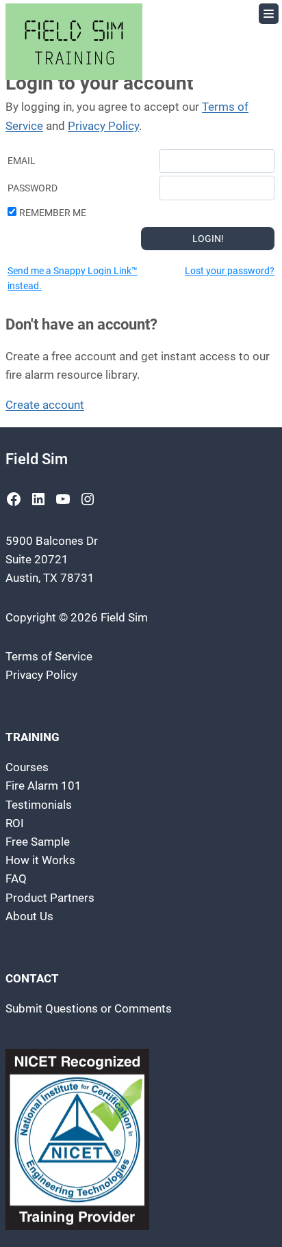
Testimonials (38, 805)
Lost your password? (229, 270)
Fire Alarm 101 (43, 785)
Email (22, 160)
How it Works (40, 860)
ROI (14, 823)
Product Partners (49, 897)
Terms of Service (48, 656)
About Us (29, 916)
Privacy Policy (103, 126)
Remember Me (52, 212)
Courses (27, 767)
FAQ (16, 878)
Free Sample (37, 841)
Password (32, 188)
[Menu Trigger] (269, 13)
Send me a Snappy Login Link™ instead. (73, 278)
